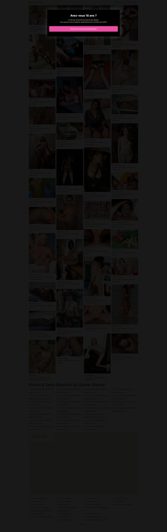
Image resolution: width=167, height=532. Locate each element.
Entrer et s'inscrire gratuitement (83, 29)
